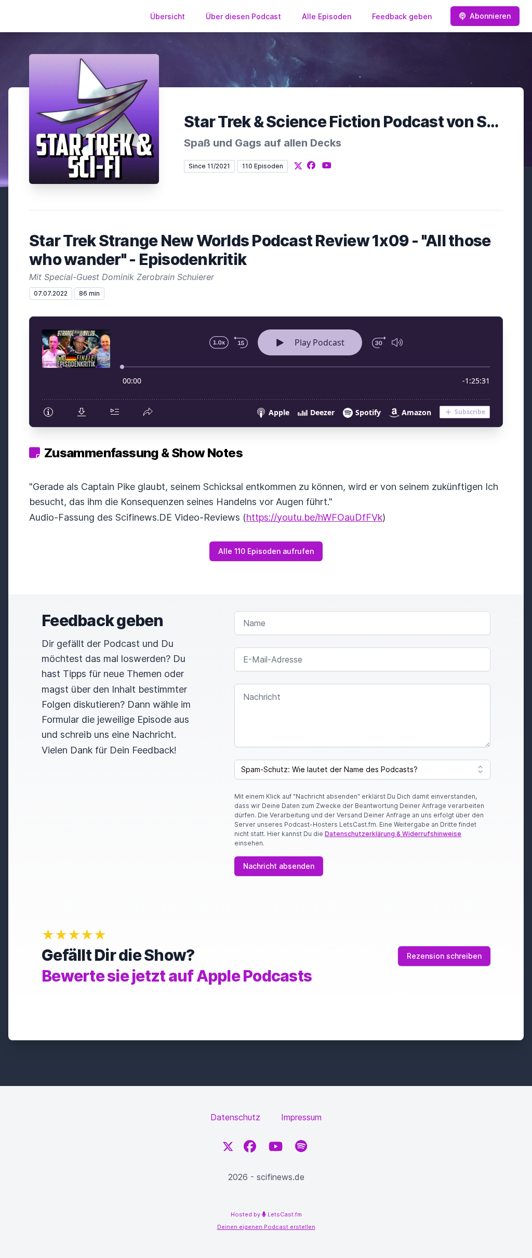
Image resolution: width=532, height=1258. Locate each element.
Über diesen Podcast (243, 16)
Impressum (301, 1117)
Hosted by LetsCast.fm (266, 1214)
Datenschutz (235, 1117)
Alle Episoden (326, 16)
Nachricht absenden (278, 866)
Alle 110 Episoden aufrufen (266, 551)
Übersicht (167, 16)
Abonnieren (490, 15)
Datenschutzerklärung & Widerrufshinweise (393, 834)
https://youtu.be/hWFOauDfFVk (314, 517)
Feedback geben (402, 16)
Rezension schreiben (444, 955)
